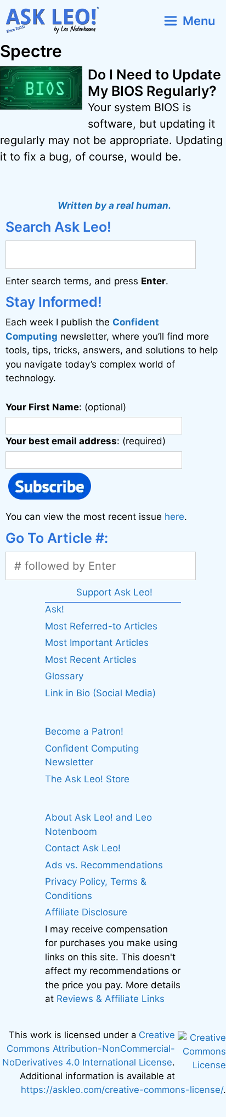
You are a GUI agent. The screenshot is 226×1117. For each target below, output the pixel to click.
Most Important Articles (97, 642)
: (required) (85, 441)
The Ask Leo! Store (87, 779)
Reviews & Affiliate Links (110, 998)
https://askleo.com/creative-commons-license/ (122, 1089)
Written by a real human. (114, 205)
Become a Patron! (84, 731)
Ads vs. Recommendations (104, 865)
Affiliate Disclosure (86, 912)
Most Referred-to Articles (101, 626)
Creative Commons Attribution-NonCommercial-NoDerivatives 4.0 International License (88, 1048)
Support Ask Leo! (114, 592)
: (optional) (65, 407)
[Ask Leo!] (56, 20)
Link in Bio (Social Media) (100, 693)
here (174, 516)
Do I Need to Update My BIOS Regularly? (154, 82)
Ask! (54, 609)
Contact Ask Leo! (83, 848)
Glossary (64, 676)
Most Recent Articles (91, 659)
